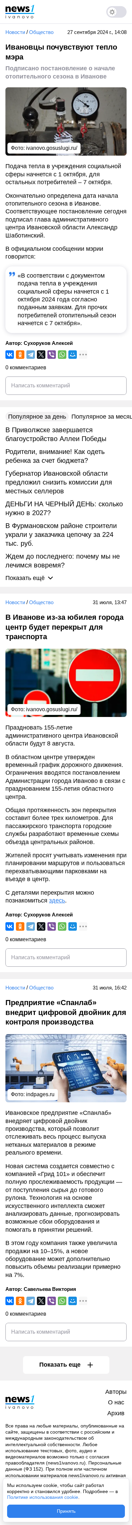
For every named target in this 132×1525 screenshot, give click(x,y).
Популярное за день (37, 416)
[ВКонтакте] (9, 354)
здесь (57, 900)
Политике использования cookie (42, 1497)
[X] (41, 354)
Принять (66, 1511)
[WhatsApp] (62, 354)
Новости (15, 32)
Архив (116, 1413)
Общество (41, 32)
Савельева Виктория (50, 1289)
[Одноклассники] (20, 354)
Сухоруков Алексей (48, 343)
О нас (116, 1402)
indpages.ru (40, 1094)
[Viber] (51, 354)
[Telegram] (30, 354)
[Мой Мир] (72, 354)
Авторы (116, 1391)
